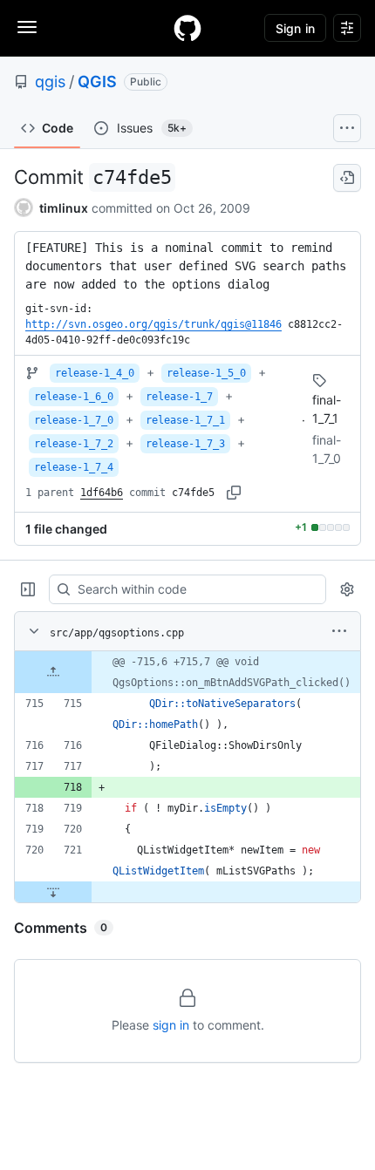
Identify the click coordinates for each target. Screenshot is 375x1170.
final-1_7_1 (326, 408)
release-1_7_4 (73, 467)
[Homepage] (187, 28)
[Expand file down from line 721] (53, 891)
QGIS (97, 81)
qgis (50, 81)
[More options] (339, 631)
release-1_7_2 (73, 444)
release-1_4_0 (94, 373)
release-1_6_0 (73, 397)
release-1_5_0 (206, 373)
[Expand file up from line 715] (53, 672)
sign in (171, 1024)
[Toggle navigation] (27, 27)
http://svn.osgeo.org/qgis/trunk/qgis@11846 (153, 324)
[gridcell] (187, 672)
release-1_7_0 (73, 420)
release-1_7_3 (185, 444)
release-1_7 (179, 397)
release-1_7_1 (185, 420)
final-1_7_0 (326, 449)
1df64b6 (101, 492)
